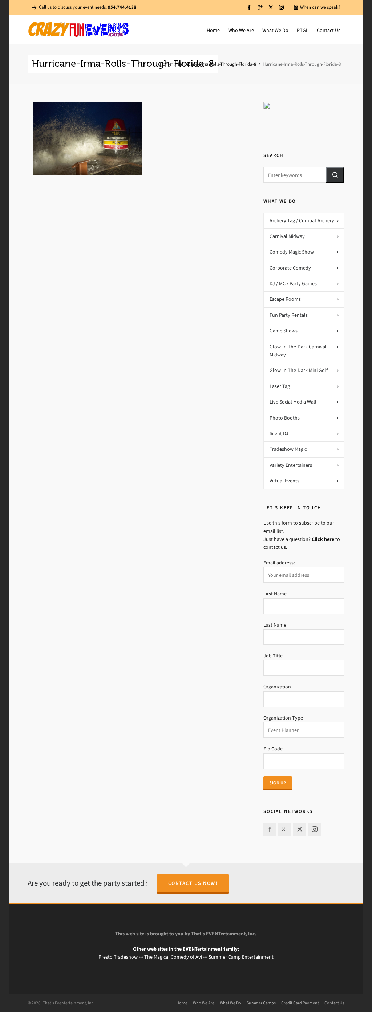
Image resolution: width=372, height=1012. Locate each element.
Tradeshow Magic (288, 449)
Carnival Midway (287, 236)
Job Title (273, 655)
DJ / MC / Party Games (293, 283)
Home (165, 64)
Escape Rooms (285, 299)
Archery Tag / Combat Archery (302, 220)
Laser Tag (280, 386)
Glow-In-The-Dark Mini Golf (299, 370)
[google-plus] (261, 7)
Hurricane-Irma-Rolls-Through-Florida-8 (217, 64)
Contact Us (334, 1003)
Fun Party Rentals (289, 315)
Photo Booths (285, 417)
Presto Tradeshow (118, 957)
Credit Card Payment (300, 1003)
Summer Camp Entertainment (241, 957)
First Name (275, 593)
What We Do (230, 1003)
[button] (335, 175)
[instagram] (282, 7)
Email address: (279, 562)
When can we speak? (320, 7)
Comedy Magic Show (292, 251)
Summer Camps (261, 1003)
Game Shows (284, 330)
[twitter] (271, 7)
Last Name (274, 625)
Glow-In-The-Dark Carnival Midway (298, 350)
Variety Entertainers (291, 465)
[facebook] (250, 7)
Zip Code (273, 748)
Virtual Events (284, 480)
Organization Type (283, 718)
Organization (277, 686)
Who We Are (203, 1003)
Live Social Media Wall (293, 401)
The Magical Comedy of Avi (173, 957)
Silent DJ (279, 433)
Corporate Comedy (290, 267)
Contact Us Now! (193, 883)
